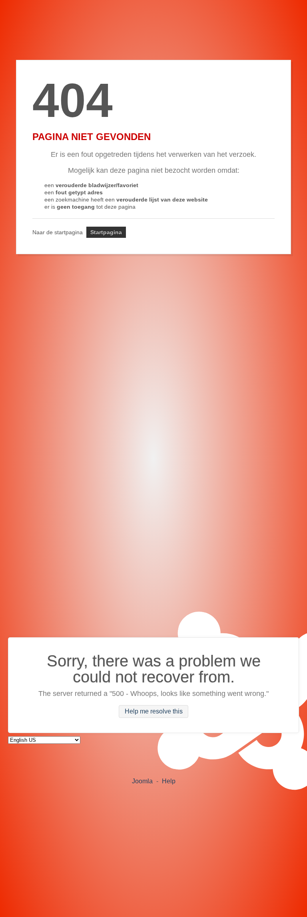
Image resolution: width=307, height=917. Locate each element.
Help (168, 781)
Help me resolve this (154, 711)
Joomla (142, 781)
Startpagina (106, 232)
